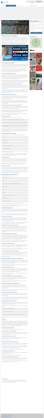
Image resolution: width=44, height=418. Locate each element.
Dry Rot (19, 5)
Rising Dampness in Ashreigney (6, 415)
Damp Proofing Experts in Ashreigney (7, 414)
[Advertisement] (22, 13)
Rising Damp (10, 5)
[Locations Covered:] (1, 0)
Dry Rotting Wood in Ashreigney (6, 416)
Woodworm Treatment (33, 5)
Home (3, 5)
